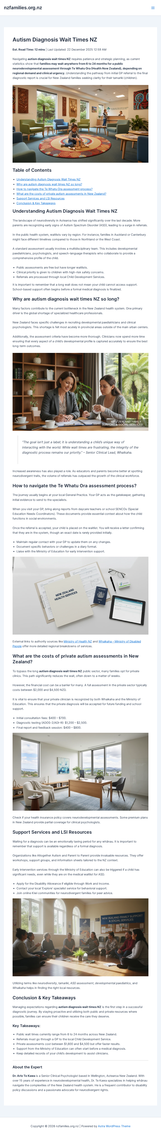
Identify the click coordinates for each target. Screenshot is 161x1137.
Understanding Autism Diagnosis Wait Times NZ (48, 179)
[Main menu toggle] (153, 8)
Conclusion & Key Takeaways (36, 203)
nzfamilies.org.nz (23, 7)
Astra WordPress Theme (114, 1126)
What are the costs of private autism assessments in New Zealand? (61, 194)
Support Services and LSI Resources (40, 198)
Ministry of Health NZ (78, 641)
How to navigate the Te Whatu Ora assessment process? (54, 189)
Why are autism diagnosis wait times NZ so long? (49, 184)
